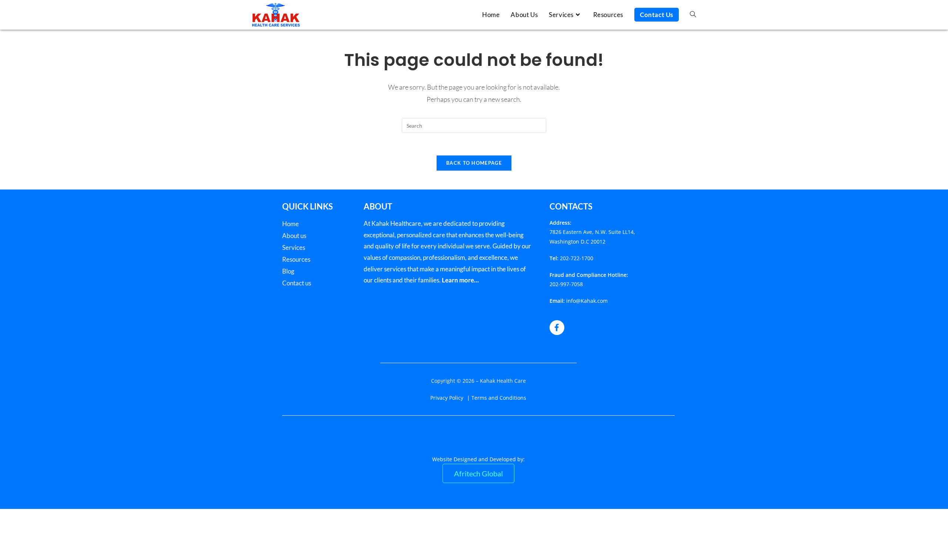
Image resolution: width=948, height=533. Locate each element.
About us (294, 235)
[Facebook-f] (557, 327)
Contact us (296, 283)
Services (293, 247)
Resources (296, 259)
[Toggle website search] (693, 15)
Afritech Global (478, 473)
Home (290, 224)
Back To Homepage (474, 163)
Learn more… (460, 280)
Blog (288, 271)
